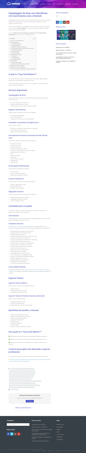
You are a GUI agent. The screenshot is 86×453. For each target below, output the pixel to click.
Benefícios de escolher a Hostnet (17, 65)
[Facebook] (57, 22)
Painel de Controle (36, 450)
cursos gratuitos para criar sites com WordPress (21, 375)
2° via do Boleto (58, 450)
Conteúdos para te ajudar (16, 54)
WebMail (49, 4)
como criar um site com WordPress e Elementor (22, 368)
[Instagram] (64, 22)
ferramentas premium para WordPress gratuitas (21, 377)
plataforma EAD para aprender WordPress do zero (21, 387)
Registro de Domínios (16, 45)
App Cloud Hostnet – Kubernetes (63, 50)
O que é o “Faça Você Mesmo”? (17, 40)
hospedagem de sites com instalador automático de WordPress (25, 381)
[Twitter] (60, 22)
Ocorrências (50, 450)
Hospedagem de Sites (16, 43)
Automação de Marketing (17, 49)
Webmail (44, 450)
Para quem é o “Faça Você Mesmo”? (18, 67)
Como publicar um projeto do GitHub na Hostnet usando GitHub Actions (65, 57)
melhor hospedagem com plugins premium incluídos (22, 383)
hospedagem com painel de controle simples (20, 379)
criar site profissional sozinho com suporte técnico (22, 372)
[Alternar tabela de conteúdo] (33, 39)
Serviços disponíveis (14, 42)
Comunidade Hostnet (16, 59)
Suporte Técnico (13, 60)
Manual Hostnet (34, 4)
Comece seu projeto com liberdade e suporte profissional (22, 68)
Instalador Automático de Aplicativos (19, 46)
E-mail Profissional (15, 51)
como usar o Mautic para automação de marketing (22, 370)
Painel (53, 4)
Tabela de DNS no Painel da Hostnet (40, 441)
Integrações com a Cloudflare (63, 47)
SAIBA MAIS (29, 401)
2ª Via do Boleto (60, 4)
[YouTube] (67, 22)
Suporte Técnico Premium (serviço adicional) (20, 63)
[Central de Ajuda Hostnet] (14, 3)
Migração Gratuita (15, 53)
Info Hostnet (14, 56)
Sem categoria (14, 389)
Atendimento (68, 4)
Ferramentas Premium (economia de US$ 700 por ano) (22, 48)
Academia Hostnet (15, 57)
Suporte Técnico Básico (16, 62)
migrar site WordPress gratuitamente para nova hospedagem (24, 385)
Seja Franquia (43, 4)
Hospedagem (75, 4)
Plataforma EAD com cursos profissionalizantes (20, 226)
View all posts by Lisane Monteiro (22, 410)
